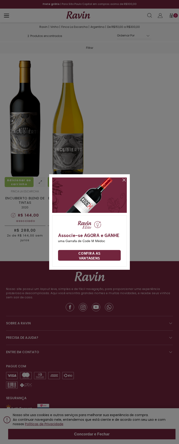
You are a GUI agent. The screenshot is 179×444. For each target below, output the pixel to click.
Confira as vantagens (89, 255)
